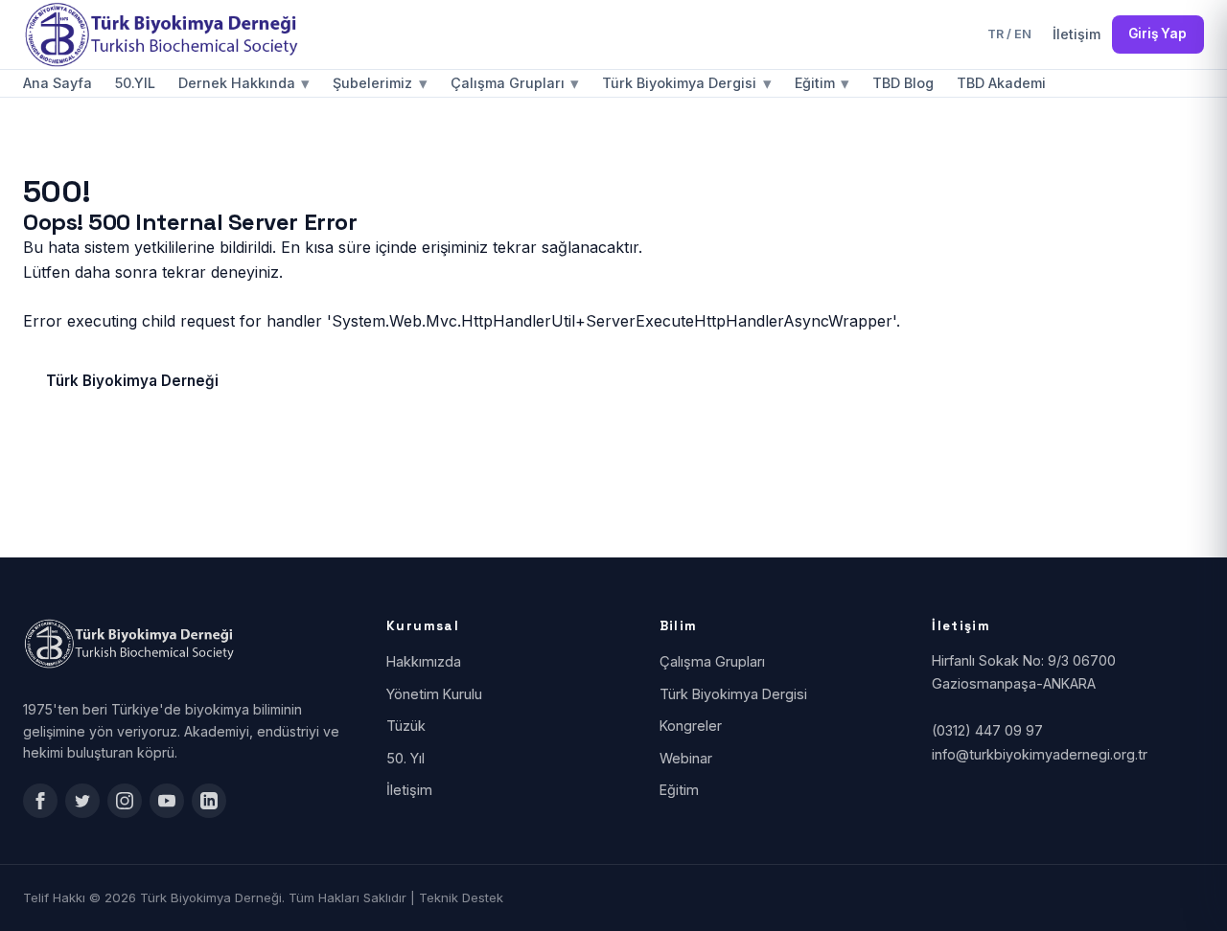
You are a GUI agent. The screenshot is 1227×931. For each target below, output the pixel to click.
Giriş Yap (1157, 33)
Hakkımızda (423, 661)
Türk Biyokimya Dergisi (686, 83)
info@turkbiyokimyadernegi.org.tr (1039, 754)
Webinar (686, 758)
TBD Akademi (1001, 83)
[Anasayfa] (167, 34)
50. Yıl (405, 758)
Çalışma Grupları (515, 83)
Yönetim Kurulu (434, 694)
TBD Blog (903, 83)
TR (995, 34)
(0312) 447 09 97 (987, 730)
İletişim (1076, 34)
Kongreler (691, 725)
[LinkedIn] (209, 800)
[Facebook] (40, 800)
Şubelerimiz (380, 83)
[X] (82, 800)
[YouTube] (167, 800)
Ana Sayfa (57, 83)
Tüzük (406, 725)
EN (1022, 34)
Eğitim (822, 83)
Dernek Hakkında (244, 83)
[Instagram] (124, 800)
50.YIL (135, 83)
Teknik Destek (461, 897)
